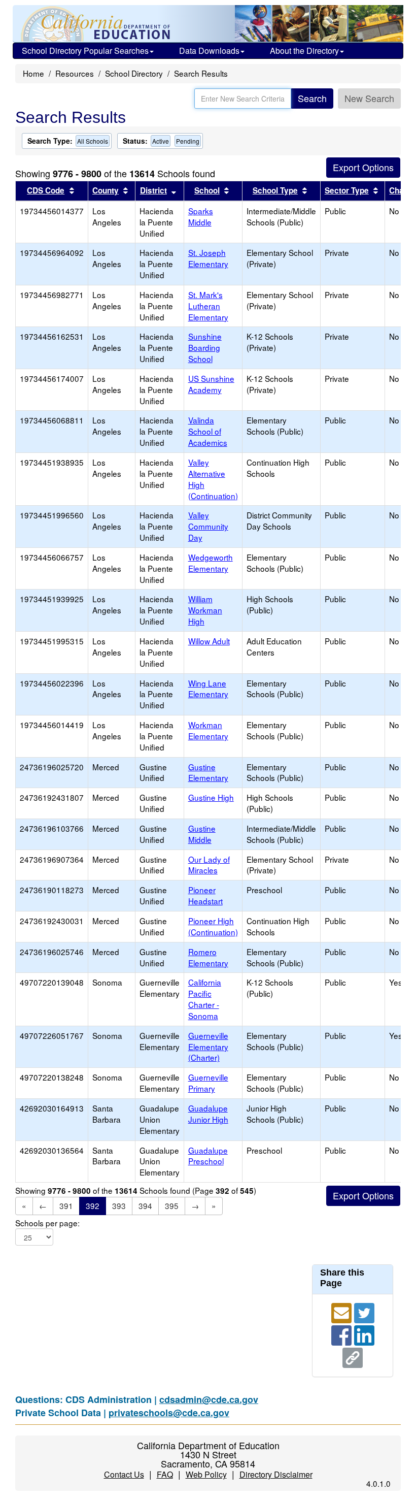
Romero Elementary (208, 957)
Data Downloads (209, 50)
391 (66, 1205)
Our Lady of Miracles (209, 865)
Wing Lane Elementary (208, 688)
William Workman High (205, 610)
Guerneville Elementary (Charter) (208, 1046)
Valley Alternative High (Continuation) (213, 478)
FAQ (165, 1474)
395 (172, 1205)
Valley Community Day (208, 526)
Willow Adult (209, 640)
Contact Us (124, 1474)
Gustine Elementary (208, 772)
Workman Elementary (208, 730)
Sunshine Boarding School (205, 347)
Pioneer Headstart (205, 895)
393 (119, 1205)
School (207, 190)
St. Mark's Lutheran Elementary (208, 305)
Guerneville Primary (208, 1082)
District (153, 190)
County (105, 190)
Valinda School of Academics (207, 431)
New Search (369, 98)
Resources (74, 73)
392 (92, 1205)
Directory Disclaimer (276, 1474)
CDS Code (45, 190)
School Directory (134, 73)
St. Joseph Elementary (208, 258)
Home (33, 73)
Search (312, 98)
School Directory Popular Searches (85, 50)
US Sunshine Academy (211, 384)
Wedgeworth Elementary (210, 562)
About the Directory (304, 50)
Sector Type (347, 190)
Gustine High (211, 797)
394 (145, 1205)
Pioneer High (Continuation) (213, 926)
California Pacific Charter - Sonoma (204, 998)
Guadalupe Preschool (208, 1156)
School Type (275, 190)
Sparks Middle (200, 216)
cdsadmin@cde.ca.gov (208, 1399)
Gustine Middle (202, 834)
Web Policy (206, 1474)
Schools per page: (47, 1223)
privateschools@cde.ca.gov (169, 1412)
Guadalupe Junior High (208, 1113)
